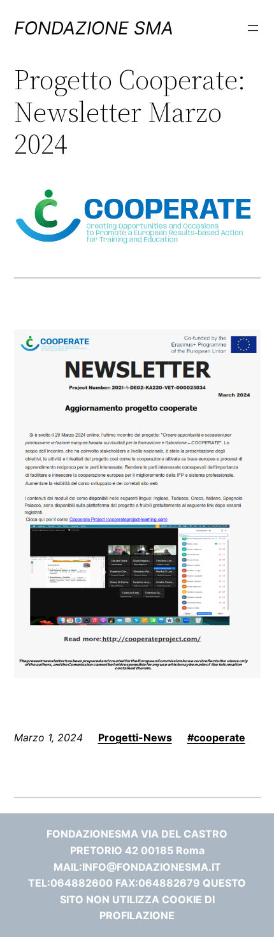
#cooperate (216, 737)
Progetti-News (135, 737)
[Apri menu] (253, 28)
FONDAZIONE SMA (93, 28)
